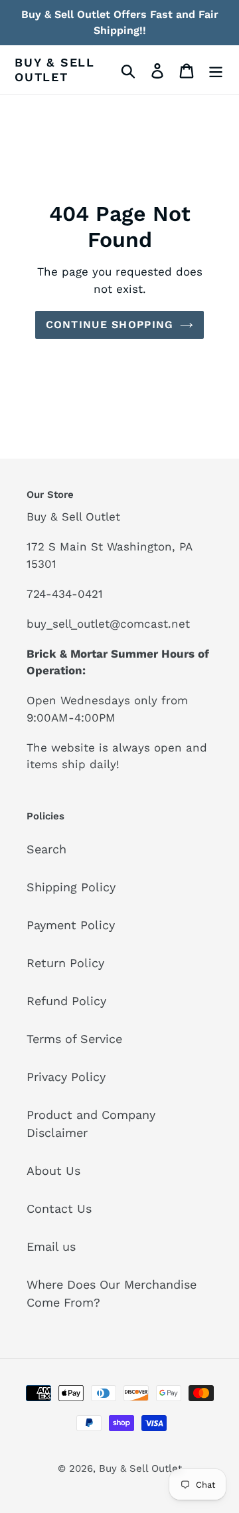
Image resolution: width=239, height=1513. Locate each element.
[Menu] (215, 69)
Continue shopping (110, 324)
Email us (51, 1246)
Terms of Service (74, 1039)
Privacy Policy (66, 1077)
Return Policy (65, 963)
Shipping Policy (71, 887)
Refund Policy (66, 1001)
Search (46, 849)
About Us (53, 1171)
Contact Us (59, 1208)
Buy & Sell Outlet (55, 69)
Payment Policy (71, 925)
